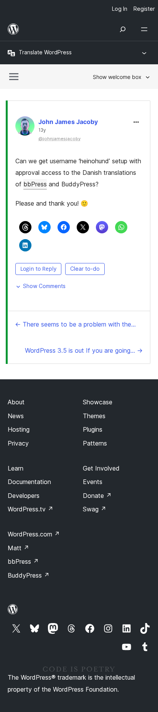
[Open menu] (145, 29)
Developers (24, 495)
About (16, 402)
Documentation (29, 482)
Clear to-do (85, 268)
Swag (94, 509)
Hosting (19, 429)
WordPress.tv (30, 509)
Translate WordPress (45, 52)
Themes (94, 416)
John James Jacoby (68, 122)
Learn (15, 468)
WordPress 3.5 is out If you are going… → (84, 350)
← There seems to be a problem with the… (75, 324)
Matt (18, 548)
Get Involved (101, 468)
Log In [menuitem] (119, 8)
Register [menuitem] (144, 8)
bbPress (35, 184)
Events (92, 482)
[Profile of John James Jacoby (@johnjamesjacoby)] (25, 127)
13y (42, 130)
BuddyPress (28, 575)
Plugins (92, 429)
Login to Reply (38, 268)
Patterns (95, 443)
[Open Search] (122, 29)
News (16, 416)
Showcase (97, 402)
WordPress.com (34, 534)
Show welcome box (117, 77)
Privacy (18, 443)
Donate (97, 495)
